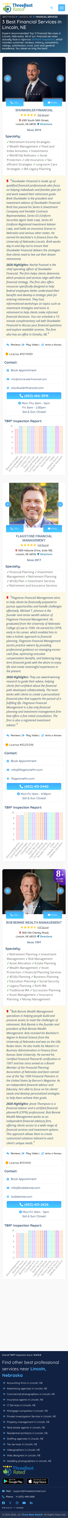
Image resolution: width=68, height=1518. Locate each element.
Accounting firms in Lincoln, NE (24, 1383)
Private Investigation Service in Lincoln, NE (31, 1416)
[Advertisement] (34, 1317)
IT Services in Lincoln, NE (21, 1405)
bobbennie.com (21, 1196)
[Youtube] (24, 1503)
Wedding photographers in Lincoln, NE (28, 1461)
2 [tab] (30, 94)
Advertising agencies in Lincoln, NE (26, 1388)
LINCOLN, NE (25, 16)
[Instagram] (17, 1503)
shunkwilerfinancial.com (27, 388)
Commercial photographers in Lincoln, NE (30, 1394)
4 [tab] (36, 94)
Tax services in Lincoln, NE (21, 1444)
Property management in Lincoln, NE (28, 1422)
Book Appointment (23, 370)
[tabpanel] (34, 80)
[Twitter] (10, 1503)
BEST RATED (9, 16)
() (43, 115)
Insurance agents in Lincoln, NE (24, 1399)
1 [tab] (27, 94)
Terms (20, 1508)
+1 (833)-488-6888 (25, 1496)
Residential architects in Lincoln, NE (27, 1433)
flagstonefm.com (23, 778)
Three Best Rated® (32, 1514)
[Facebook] (3, 1503)
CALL (16, 102)
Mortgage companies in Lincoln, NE (27, 1410)
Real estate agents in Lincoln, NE (25, 1427)
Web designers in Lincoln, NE (23, 1455)
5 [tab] (39, 94)
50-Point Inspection (43, 39)
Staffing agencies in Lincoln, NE (24, 1438)
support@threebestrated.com (29, 1491)
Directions (45, 124)
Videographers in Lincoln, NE (23, 1449)
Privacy (7, 1508)
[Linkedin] (31, 1503)
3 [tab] (33, 94)
